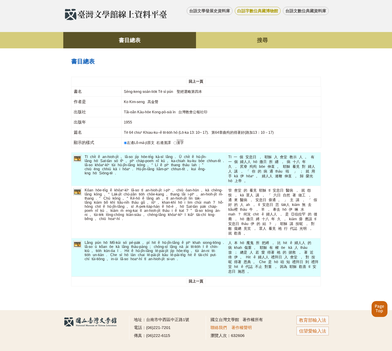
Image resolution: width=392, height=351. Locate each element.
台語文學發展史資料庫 (209, 11)
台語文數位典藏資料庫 (305, 11)
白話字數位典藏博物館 (257, 11)
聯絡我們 (219, 327)
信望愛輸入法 (312, 331)
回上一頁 (196, 81)
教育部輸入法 (312, 320)
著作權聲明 (241, 327)
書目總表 (130, 40)
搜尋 (262, 40)
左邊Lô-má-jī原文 (141, 143)
